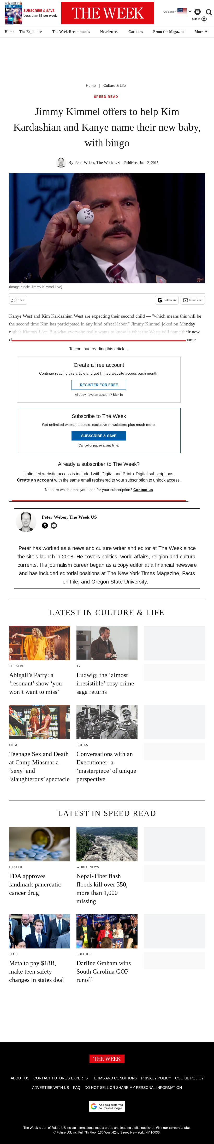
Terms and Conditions (114, 1078)
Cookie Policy (189, 1078)
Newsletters (109, 32)
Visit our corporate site (173, 1128)
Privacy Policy (156, 1078)
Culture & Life (114, 85)
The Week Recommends (71, 32)
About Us (20, 1078)
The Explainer (30, 32)
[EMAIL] (55, 525)
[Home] (8, 32)
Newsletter (196, 300)
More (199, 32)
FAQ (76, 1087)
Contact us (143, 490)
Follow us (170, 300)
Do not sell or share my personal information (133, 1087)
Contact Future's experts (60, 1078)
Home (91, 85)
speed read (106, 97)
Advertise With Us (50, 1087)
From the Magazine (168, 32)
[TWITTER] (46, 525)
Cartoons (135, 32)
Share (21, 300)
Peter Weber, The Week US (97, 162)
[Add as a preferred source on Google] (107, 1106)
